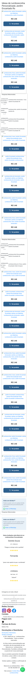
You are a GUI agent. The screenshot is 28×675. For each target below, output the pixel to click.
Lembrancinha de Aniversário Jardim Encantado (14, 36)
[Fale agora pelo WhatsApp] (22, 669)
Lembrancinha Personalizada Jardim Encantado (16, 120)
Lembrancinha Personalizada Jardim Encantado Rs (16, 129)
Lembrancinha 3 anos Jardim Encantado (14, 140)
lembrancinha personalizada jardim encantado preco (14, 604)
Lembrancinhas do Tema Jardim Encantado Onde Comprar (17, 265)
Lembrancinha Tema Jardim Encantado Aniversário (14, 77)
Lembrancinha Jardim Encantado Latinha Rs (17, 110)
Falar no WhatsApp (10, 508)
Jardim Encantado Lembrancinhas (14, 160)
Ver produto (15, 24)
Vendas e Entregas (7, 634)
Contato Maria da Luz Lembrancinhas (13, 617)
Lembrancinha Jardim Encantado (14, 15)
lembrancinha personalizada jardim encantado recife (14, 602)
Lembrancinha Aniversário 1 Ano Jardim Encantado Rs (17, 100)
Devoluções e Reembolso (9, 632)
